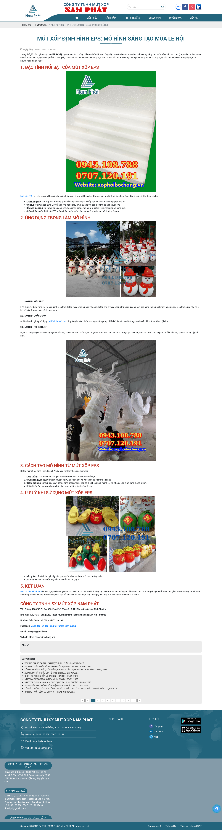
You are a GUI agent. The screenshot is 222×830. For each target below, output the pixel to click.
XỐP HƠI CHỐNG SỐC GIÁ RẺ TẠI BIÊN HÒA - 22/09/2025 (51, 672)
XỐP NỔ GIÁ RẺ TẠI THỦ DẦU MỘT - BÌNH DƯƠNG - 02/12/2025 (54, 663)
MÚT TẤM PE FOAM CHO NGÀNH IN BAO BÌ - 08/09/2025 (51, 679)
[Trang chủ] (76, 17)
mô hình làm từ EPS (57, 321)
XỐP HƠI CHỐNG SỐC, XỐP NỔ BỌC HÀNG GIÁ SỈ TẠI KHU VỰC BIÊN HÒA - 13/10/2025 (65, 669)
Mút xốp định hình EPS (31, 591)
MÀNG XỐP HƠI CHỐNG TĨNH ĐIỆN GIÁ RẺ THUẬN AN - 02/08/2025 (56, 685)
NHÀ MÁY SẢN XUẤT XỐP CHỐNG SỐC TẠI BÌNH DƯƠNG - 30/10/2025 (57, 666)
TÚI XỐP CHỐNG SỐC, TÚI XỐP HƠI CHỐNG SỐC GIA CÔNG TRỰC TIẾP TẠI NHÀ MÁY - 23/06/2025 (70, 688)
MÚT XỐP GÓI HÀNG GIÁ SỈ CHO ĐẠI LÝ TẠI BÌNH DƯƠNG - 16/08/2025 (57, 682)
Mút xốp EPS (26, 196)
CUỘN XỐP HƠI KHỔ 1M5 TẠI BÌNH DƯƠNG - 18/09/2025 (51, 675)
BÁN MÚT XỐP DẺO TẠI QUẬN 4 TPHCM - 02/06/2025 (49, 691)
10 (134, 700)
